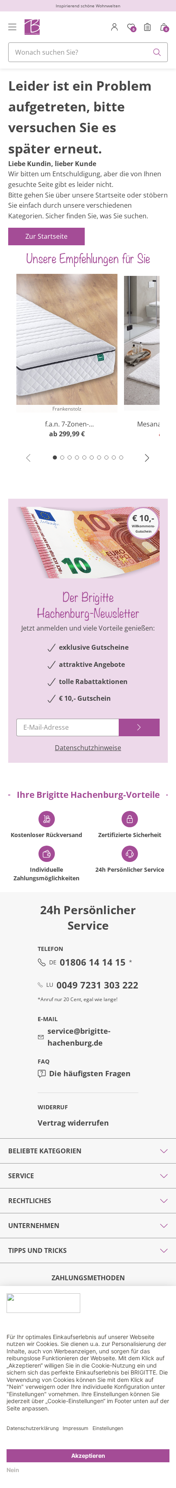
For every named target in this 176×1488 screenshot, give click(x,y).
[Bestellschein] (147, 27)
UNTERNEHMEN (33, 1225)
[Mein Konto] (115, 27)
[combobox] (88, 52)
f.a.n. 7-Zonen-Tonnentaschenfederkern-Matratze (67, 424)
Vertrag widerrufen (73, 1123)
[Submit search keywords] (157, 52)
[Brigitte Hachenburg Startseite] (32, 27)
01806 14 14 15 (93, 962)
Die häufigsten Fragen (90, 1073)
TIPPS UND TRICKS (37, 1250)
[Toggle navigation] (12, 27)
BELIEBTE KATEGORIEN (44, 1150)
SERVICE (21, 1175)
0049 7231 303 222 (97, 985)
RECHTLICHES (29, 1200)
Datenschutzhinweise (88, 747)
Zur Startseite (46, 236)
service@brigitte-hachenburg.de (79, 1037)
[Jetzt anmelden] (139, 727)
